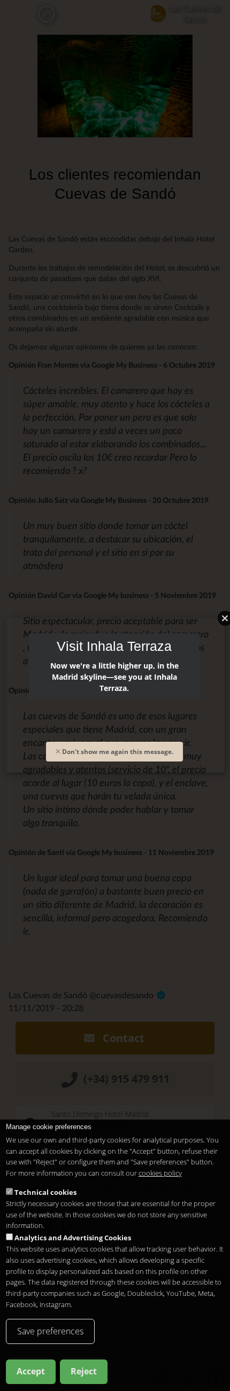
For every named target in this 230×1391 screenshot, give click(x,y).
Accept (31, 1371)
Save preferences (50, 1331)
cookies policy (160, 1173)
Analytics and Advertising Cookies (72, 1237)
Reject (84, 1371)
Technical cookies (45, 1192)
